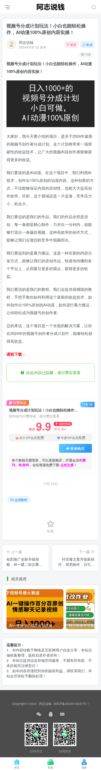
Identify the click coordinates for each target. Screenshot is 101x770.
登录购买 (77, 448)
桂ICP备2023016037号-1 (71, 704)
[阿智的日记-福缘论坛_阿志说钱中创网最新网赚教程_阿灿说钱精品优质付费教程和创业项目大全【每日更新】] (50, 6)
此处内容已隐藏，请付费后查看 (52, 372)
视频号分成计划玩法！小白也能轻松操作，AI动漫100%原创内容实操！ (46, 29)
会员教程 (21, 499)
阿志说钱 (26, 42)
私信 (89, 44)
